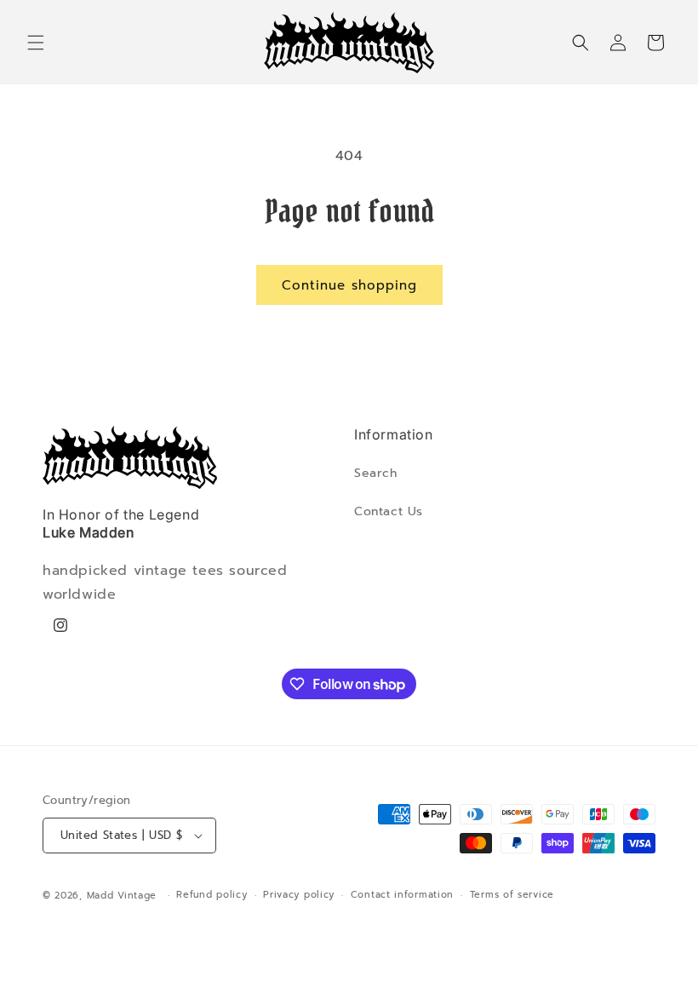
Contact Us (388, 511)
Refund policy (211, 894)
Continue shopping (349, 285)
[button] (35, 42)
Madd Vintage (122, 895)
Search (376, 473)
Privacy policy (299, 894)
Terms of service (512, 894)
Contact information (402, 894)
